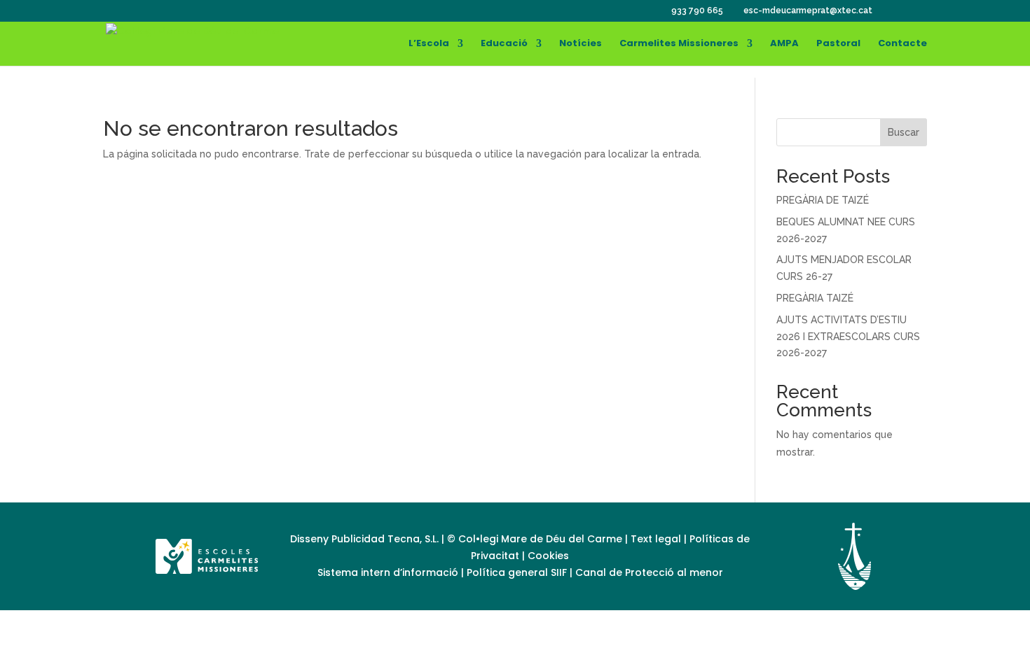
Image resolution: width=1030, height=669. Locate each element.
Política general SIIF (517, 572)
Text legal (657, 539)
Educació (504, 44)
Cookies (548, 556)
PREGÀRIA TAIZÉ (814, 298)
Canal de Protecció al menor (649, 572)
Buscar (903, 132)
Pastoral (838, 44)
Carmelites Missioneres (679, 44)
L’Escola (428, 44)
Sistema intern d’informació (389, 572)
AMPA (784, 44)
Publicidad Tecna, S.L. (385, 539)
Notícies (580, 44)
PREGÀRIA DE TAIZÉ (822, 200)
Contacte (902, 44)
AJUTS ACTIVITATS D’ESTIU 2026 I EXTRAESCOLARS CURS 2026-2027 (848, 336)
